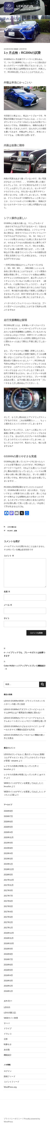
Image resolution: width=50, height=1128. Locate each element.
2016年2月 (8, 986)
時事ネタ (8, 1044)
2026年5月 (8, 827)
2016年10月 (9, 943)
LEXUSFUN (25, 6)
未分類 (7, 1050)
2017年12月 (9, 880)
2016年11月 (9, 938)
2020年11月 (9, 837)
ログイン (8, 1071)
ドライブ (8, 1028)
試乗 (15, 530)
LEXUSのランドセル (13, 754)
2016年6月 (8, 965)
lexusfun (23, 49)
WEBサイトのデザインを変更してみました (22, 783)
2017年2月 (8, 922)
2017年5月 (8, 906)
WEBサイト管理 (11, 1018)
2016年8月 (8, 954)
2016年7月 (8, 959)
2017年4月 (8, 912)
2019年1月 (8, 864)
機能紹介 (8, 1055)
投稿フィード (9, 1076)
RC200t (10, 530)
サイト (7, 618)
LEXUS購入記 (11, 527)
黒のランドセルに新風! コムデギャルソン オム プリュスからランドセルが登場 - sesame (24, 757)
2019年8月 (8, 848)
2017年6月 (8, 901)
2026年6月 (8, 821)
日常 (6, 1039)
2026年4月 (8, 832)
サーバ (7, 1023)
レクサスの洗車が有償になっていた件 (20, 766)
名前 (7, 591)
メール (8, 605)
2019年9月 (8, 843)
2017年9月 (8, 890)
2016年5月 (8, 970)
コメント (9, 556)
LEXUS (7, 1007)
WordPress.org (10, 1087)
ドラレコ (8, 1034)
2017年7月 (8, 896)
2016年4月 (8, 975)
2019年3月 (8, 859)
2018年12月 (9, 869)
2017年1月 (8, 927)
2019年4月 (8, 853)
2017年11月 (9, 885)
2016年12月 (9, 933)
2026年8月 (8, 811)
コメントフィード (11, 1082)
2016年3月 (8, 980)
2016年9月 (8, 949)
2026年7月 (8, 816)
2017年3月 (8, 917)
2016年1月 (8, 991)
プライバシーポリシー (13, 1119)
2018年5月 (8, 874)
